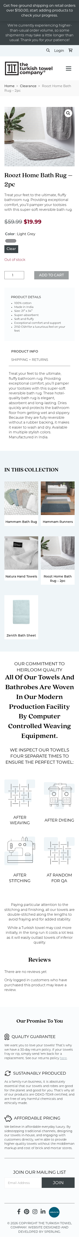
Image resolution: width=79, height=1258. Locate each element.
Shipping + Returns (29, 360)
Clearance (28, 86)
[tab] (25, 352)
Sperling (52, 1232)
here (63, 1058)
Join (58, 1182)
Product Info (24, 351)
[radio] (10, 241)
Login (59, 51)
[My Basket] (70, 50)
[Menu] (69, 68)
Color (10, 234)
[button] (68, 113)
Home (9, 86)
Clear (11, 249)
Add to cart (51, 275)
